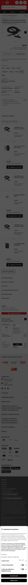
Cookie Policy (4, 554)
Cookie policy (16, 557)
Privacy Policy (4, 557)
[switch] (22, 565)
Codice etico (10, 557)
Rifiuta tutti (14, 580)
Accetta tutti (14, 576)
